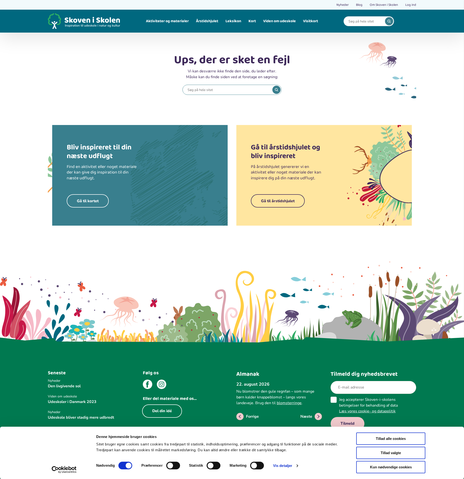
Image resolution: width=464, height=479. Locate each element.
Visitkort (310, 21)
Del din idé (162, 411)
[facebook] (147, 385)
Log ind (410, 4)
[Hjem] (84, 21)
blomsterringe (289, 403)
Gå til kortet (88, 201)
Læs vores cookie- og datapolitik (367, 411)
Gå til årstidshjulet (278, 201)
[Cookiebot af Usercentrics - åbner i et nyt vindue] (64, 469)
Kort (252, 21)
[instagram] (161, 385)
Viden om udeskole (279, 21)
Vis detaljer (282, 466)
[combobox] (365, 21)
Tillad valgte (391, 453)
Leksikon (233, 21)
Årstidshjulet (207, 21)
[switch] (173, 465)
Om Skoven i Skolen (384, 4)
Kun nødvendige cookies (391, 467)
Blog (359, 4)
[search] (389, 21)
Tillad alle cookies (391, 439)
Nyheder (342, 4)
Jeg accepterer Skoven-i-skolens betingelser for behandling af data (368, 405)
